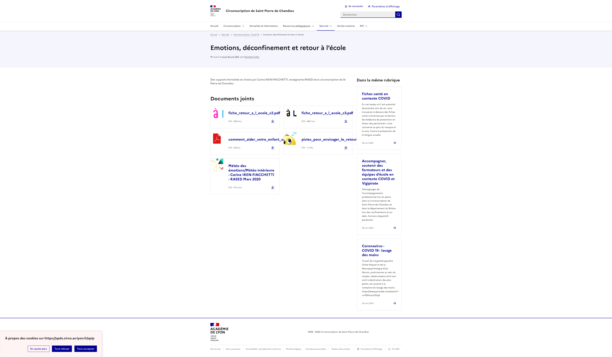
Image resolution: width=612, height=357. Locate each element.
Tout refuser (62, 349)
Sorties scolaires (346, 26)
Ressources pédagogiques (296, 26)
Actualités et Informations (264, 26)
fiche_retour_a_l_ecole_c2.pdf (254, 113)
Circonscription (232, 26)
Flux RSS (395, 349)
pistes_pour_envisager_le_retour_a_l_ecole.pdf (341, 139)
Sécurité (323, 26)
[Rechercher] (398, 14)
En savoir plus (38, 349)
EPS (362, 26)
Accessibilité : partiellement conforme (263, 349)
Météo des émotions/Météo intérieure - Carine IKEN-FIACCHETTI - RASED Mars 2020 (251, 172)
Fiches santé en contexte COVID (376, 96)
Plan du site (215, 349)
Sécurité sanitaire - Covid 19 (246, 34)
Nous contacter (233, 349)
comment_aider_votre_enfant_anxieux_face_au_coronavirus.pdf (283, 139)
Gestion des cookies (341, 349)
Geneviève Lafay (251, 57)
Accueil (214, 26)
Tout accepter (85, 349)
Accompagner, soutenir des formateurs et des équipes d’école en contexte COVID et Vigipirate (378, 172)
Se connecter (356, 6)
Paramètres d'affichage (386, 6)
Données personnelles (316, 349)
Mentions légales (293, 349)
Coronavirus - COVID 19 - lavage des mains (377, 250)
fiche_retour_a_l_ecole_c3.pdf (327, 113)
